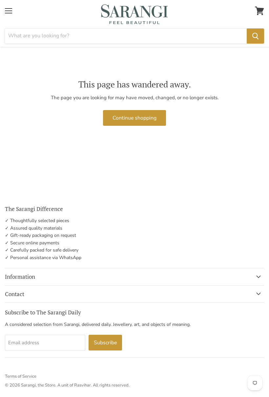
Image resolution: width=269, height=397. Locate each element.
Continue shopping (134, 118)
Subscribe (105, 342)
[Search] (255, 36)
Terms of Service (20, 376)
